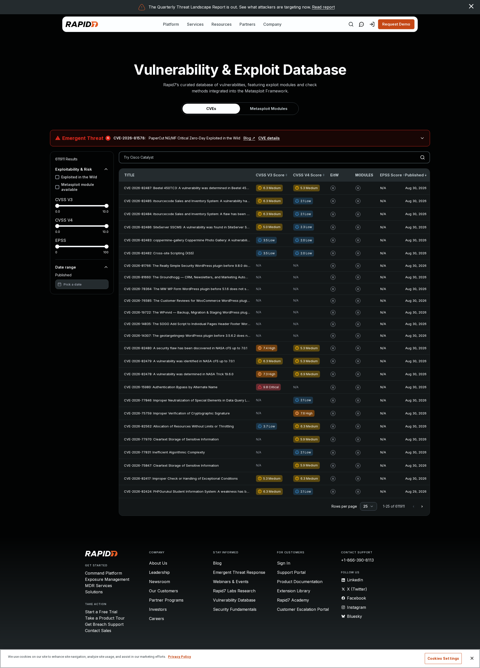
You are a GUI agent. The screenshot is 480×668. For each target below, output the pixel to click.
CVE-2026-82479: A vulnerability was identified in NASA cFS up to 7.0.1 (179, 361)
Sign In (283, 563)
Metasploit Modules (269, 108)
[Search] (351, 24)
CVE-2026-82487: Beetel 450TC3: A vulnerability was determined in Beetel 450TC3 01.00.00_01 (198, 188)
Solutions (94, 591)
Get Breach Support (104, 624)
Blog (217, 563)
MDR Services (98, 585)
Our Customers (163, 590)
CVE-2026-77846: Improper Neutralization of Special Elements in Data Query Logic (189, 400)
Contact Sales (98, 630)
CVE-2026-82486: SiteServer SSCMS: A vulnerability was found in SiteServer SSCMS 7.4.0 (194, 227)
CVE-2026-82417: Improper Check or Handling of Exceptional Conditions (181, 478)
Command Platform (103, 573)
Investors (158, 609)
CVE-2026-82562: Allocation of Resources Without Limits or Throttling (179, 426)
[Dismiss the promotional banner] (471, 6)
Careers (156, 618)
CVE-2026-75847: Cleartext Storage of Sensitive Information (171, 465)
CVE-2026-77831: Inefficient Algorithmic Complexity (164, 452)
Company (272, 24)
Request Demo (396, 24)
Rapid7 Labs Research (234, 590)
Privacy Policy (179, 657)
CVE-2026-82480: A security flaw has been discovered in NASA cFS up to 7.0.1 (185, 348)
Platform (171, 24)
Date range (65, 267)
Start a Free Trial (101, 611)
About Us (158, 563)
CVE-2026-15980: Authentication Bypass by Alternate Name (171, 387)
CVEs (211, 108)
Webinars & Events (230, 581)
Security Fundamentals (234, 609)
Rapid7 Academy (293, 600)
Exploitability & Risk (73, 169)
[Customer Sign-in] (372, 24)
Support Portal (291, 572)
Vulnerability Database (234, 600)
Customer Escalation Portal (303, 609)
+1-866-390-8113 (357, 560)
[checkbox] (57, 177)
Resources (222, 24)
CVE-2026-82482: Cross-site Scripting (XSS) (159, 253)
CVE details (269, 138)
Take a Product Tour (105, 618)
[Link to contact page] (361, 24)
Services (195, 24)
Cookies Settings (443, 658)
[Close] (472, 658)
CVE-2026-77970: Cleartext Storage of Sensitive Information (171, 439)
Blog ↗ (249, 138)
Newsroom (159, 581)
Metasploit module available (77, 187)
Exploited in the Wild (79, 177)
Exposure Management (107, 579)
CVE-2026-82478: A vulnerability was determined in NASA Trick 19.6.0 (179, 374)
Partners (247, 24)
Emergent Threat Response (239, 572)
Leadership (159, 572)
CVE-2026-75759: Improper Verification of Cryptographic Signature (177, 413)
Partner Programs (166, 600)
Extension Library (293, 590)
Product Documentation (299, 581)
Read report (323, 6)
